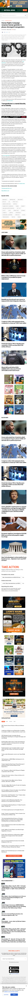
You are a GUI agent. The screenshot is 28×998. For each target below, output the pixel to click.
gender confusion (7, 35)
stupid (16, 38)
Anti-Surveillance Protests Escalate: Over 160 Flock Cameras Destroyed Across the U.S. (13, 790)
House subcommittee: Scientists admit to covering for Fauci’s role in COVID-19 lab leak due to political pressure (13, 253)
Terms (11, 978)
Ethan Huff (9, 29)
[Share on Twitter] (7, 32)
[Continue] (25, 958)
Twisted (3, 40)
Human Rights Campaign (20, 35)
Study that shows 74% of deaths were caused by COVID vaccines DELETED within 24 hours (12, 345)
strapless (12, 38)
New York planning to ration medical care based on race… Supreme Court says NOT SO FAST (13, 558)
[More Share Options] (9, 32)
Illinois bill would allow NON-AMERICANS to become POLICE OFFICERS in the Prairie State (11, 368)
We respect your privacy (14, 962)
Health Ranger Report (7, 880)
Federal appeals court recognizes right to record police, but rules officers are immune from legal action (12, 749)
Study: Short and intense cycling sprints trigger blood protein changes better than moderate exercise (12, 836)
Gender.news (10, 100)
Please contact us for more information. (9, 590)
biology (20, 34)
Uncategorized (8, 20)
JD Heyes (9, 297)
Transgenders (20, 38)
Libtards (23, 210)
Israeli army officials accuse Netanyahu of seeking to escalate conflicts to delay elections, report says (13, 731)
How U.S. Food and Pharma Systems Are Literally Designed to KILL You (12, 914)
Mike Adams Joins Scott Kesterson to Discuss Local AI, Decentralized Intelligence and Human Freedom (13, 898)
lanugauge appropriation (13, 36)
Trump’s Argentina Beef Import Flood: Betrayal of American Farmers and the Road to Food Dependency (12, 765)
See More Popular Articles (14, 855)
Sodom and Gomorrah (5, 38)
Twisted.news (22, 183)
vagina (6, 40)
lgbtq (9, 210)
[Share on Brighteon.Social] (2, 32)
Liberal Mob (16, 210)
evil (23, 34)
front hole (15, 201)
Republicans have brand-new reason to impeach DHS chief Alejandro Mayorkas (13, 300)
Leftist (23, 36)
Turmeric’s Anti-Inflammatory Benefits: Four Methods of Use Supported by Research (11, 800)
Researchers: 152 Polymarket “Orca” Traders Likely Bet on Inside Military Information (13, 795)
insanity (6, 36)
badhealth (6, 34)
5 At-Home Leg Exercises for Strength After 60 (12, 809)
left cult (19, 36)
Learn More (6, 994)
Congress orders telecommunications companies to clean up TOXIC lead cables (13, 322)
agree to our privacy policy (11, 991)
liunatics (4, 212)
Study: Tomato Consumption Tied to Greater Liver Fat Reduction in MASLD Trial (13, 814)
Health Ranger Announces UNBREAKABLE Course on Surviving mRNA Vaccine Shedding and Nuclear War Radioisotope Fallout (13, 906)
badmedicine (11, 34)
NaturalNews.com (5, 190)
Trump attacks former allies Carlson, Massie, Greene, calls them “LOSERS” (11, 780)
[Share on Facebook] (5, 32)
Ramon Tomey (9, 365)
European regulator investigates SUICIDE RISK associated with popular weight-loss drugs (13, 535)
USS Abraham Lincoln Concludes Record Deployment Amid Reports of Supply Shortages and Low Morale (13, 737)
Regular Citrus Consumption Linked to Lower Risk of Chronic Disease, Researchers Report (13, 846)
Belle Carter (9, 250)
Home (2, 20)
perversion (18, 212)
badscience (16, 34)
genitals (13, 35)
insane (2, 36)
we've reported (6, 155)
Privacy (8, 978)
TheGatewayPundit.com (6, 188)
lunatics (11, 212)
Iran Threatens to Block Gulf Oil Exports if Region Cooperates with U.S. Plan (13, 771)
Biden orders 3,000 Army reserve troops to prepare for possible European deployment (13, 277)
